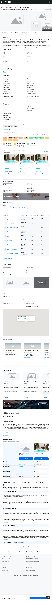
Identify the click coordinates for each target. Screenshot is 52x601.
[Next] (50, 33)
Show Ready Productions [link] (31, 382)
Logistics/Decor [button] (7, 391)
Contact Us (4, 568)
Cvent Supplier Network (6, 556)
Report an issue (12, 551)
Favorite (49, 8)
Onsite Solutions (5, 563)
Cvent (2, 5)
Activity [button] (45, 391)
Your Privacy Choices (6, 572)
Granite (8, 236)
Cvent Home (4, 567)
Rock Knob (9, 240)
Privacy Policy (29, 567)
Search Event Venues (6, 558)
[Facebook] (6, 436)
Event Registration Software (32, 558)
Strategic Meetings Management (32, 561)
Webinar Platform (29, 564)
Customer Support (5, 570)
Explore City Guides (5, 561)
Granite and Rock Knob (12, 249)
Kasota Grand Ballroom (12, 218)
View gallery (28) (46, 28)
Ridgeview (9, 244)
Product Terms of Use (30, 568)
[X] (4, 436)
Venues (6, 5)
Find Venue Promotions (6, 559)
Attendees (5, 205)
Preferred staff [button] (14, 391)
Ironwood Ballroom (11, 223)
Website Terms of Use (30, 570)
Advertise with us (29, 572)
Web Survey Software (30, 563)
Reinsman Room (10, 231)
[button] (15, 21)
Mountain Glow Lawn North (13, 227)
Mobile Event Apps (29, 559)
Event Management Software (32, 556)
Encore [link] (6, 382)
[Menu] (1, 2)
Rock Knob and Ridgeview (12, 253)
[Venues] (49, 2)
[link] (12, 376)
